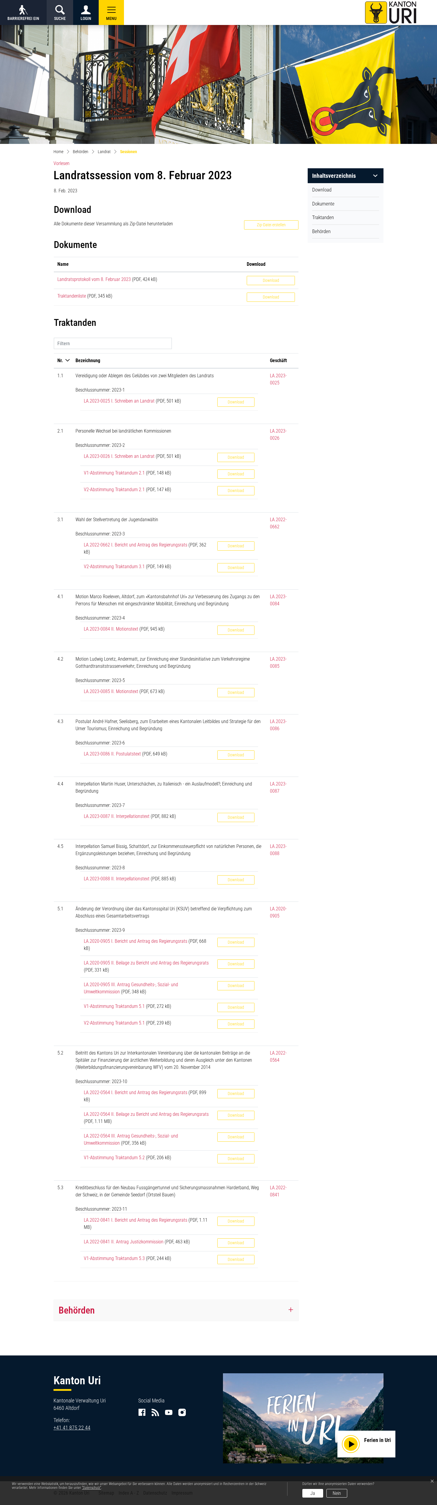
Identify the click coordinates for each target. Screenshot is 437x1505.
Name (63, 264)
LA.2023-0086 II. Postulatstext (112, 754)
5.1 (60, 909)
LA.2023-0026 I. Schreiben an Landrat (119, 456)
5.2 (60, 1053)
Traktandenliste (71, 296)
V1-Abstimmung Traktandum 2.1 (114, 473)
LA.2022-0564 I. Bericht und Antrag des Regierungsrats (135, 1092)
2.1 (60, 431)
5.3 (60, 1187)
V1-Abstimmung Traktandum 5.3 (114, 1258)
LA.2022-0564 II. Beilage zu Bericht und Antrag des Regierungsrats (146, 1114)
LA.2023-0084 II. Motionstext (111, 629)
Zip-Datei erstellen (271, 224)
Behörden (321, 231)
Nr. (60, 360)
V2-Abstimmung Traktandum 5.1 (114, 1023)
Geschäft (278, 360)
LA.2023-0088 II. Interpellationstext (117, 879)
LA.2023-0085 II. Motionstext (111, 691)
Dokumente (323, 204)
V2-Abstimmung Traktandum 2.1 (114, 489)
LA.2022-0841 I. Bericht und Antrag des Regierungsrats (135, 1220)
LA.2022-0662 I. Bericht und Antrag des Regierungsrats (135, 545)
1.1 (60, 375)
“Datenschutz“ (91, 1488)
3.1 (60, 519)
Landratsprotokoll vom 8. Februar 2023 (94, 279)
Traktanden (323, 217)
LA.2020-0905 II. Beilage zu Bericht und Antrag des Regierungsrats (146, 963)
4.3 (60, 721)
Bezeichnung (88, 360)
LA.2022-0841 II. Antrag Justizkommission (124, 1242)
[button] (111, 12)
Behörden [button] (77, 1310)
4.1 (60, 596)
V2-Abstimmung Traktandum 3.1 (114, 566)
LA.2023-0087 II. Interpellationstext (117, 816)
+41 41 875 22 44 (72, 1427)
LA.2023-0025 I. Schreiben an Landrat (119, 401)
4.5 (60, 846)
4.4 (60, 784)
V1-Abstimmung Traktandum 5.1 (114, 1006)
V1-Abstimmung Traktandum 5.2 (114, 1157)
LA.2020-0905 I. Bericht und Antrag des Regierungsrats (135, 941)
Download (321, 190)
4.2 (60, 659)
